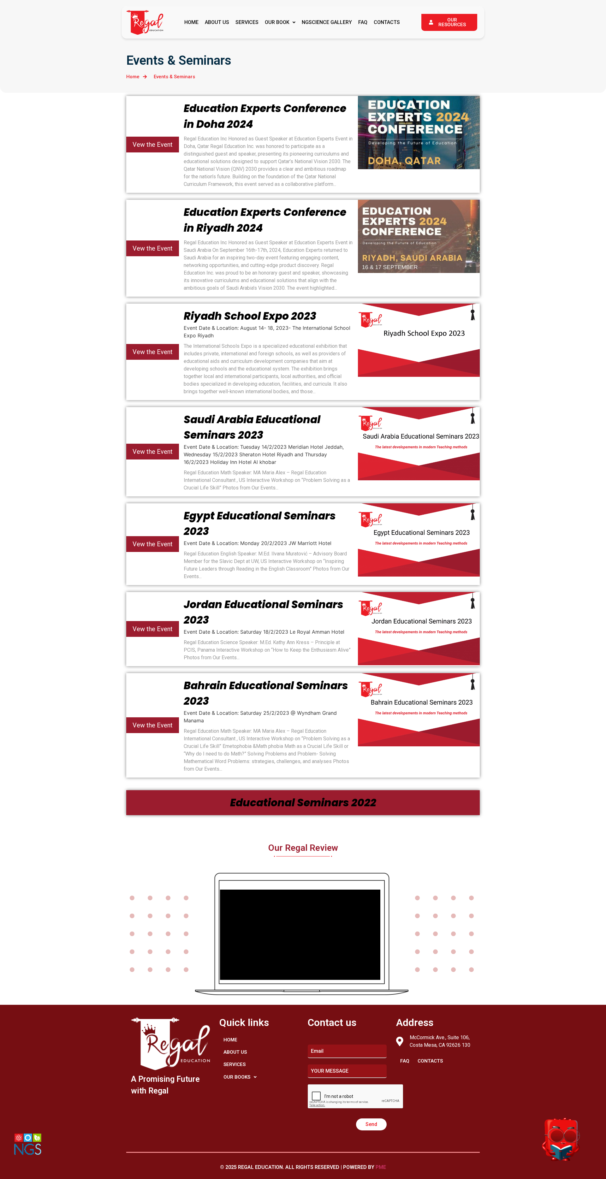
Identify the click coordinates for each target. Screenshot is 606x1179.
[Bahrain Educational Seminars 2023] (419, 709)
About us (217, 22)
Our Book (277, 22)
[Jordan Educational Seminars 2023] (419, 628)
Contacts (387, 22)
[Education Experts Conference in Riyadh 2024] (419, 236)
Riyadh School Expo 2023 (250, 316)
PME (381, 1167)
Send (371, 1124)
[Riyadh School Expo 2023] (419, 340)
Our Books (236, 1077)
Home (191, 22)
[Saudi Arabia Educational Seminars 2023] (419, 443)
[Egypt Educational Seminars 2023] (419, 540)
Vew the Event (153, 144)
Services (246, 22)
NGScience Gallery (327, 22)
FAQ (362, 22)
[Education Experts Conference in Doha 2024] (419, 132)
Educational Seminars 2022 (303, 802)
